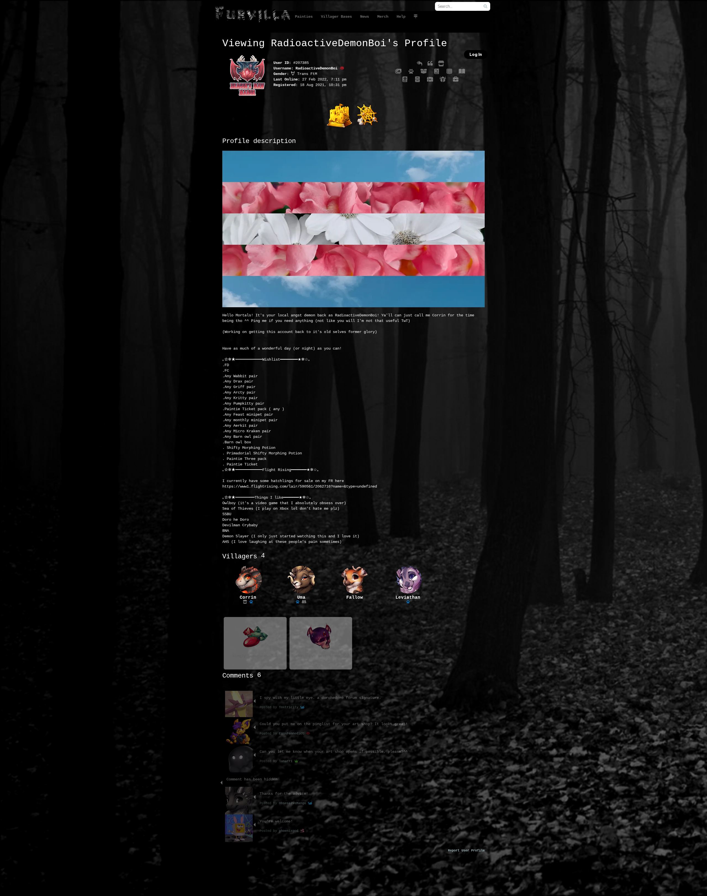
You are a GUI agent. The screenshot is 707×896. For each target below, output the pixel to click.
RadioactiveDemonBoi (318, 68)
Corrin (248, 597)
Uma (301, 597)
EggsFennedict (292, 734)
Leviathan (407, 597)
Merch (382, 16)
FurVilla (252, 15)
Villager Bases (336, 16)
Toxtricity (289, 707)
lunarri (286, 761)
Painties (304, 16)
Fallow (354, 597)
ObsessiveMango (293, 803)
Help (401, 16)
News (364, 16)
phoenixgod (289, 831)
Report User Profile (466, 851)
